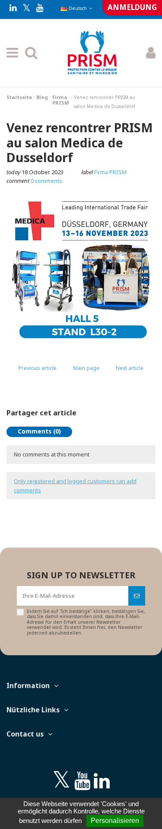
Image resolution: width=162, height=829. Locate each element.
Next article (129, 368)
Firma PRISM (110, 172)
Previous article (38, 368)
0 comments (46, 181)
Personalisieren (115, 820)
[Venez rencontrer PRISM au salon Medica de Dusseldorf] (81, 271)
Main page (86, 368)
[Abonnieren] (136, 596)
